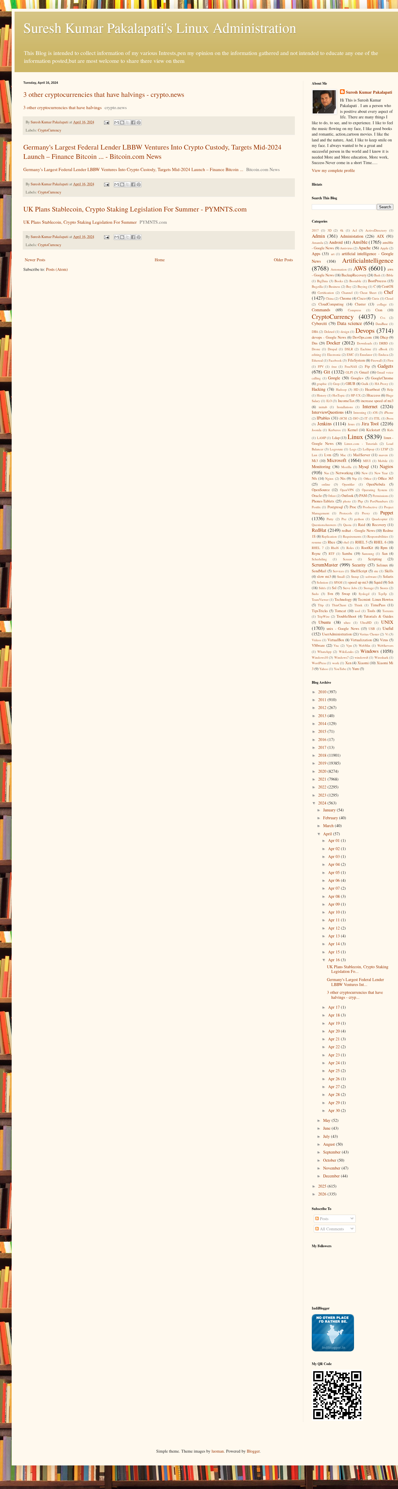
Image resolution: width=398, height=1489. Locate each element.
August (329, 1144)
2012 (322, 707)
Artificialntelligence (367, 260)
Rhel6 (335, 548)
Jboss (389, 418)
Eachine (365, 349)
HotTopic (338, 395)
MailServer (361, 454)
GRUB (350, 383)
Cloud (389, 298)
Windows (369, 651)
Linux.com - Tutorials (360, 443)
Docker (333, 342)
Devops (365, 330)
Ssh (390, 582)
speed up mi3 (358, 582)
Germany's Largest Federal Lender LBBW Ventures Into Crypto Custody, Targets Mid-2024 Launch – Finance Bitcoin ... (133, 169)
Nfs (314, 478)
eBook (383, 349)
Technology (343, 599)
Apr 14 (334, 943)
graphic (322, 383)
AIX (380, 236)
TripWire (323, 616)
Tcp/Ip (382, 593)
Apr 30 (334, 1110)
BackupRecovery (354, 275)
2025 (322, 1186)
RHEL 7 (318, 548)
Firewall (376, 360)
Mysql (364, 466)
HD (356, 389)
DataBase (382, 323)
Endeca (383, 354)
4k (342, 230)
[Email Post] (106, 122)
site (376, 571)
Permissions (380, 495)
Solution (322, 582)
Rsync (316, 553)
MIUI (367, 461)
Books (338, 281)
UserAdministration (337, 634)
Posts (323, 1218)
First (390, 360)
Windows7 (341, 657)
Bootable (355, 281)
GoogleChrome (382, 378)
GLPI (349, 372)
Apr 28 (334, 1094)
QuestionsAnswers (324, 525)
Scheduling (319, 559)
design (345, 331)
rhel (346, 542)
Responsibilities (377, 536)
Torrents (387, 611)
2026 (322, 1194)
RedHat (319, 530)
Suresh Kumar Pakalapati (369, 92)
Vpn (349, 645)
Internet (370, 406)
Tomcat (340, 610)
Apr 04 (334, 864)
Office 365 (385, 478)
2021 (322, 779)
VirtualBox (335, 639)
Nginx (329, 478)
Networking (344, 472)
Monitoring (321, 466)
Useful (388, 628)
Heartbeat (372, 389)
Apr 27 (334, 1086)
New (365, 473)
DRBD (383, 343)
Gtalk (365, 383)
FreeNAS (351, 366)
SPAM (338, 582)
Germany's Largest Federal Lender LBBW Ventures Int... (355, 982)
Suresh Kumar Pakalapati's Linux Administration (159, 27)
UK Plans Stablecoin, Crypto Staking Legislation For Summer (80, 222)
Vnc (336, 645)
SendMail (319, 570)
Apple (384, 248)
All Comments (331, 1229)
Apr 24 (334, 1062)
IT (366, 418)
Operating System (374, 490)
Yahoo (323, 669)
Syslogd (364, 593)
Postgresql (335, 506)
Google (334, 378)
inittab (323, 407)
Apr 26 (334, 1078)
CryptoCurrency (49, 130)
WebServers (385, 645)
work (335, 663)
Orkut (332, 495)
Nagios (386, 466)
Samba (347, 553)
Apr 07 (334, 888)
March (329, 825)
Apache (364, 247)
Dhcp (384, 337)
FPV (321, 366)
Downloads (364, 343)
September (332, 1152)
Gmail (364, 372)
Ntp (354, 478)
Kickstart (373, 429)
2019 (322, 763)
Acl (354, 230)
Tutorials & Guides (378, 616)
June (327, 1128)
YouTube (340, 669)
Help (390, 389)
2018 (322, 755)
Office (367, 478)
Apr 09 (334, 904)
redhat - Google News (358, 530)
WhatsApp (324, 651)
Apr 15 (334, 952)
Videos (316, 640)
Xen (348, 662)
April (328, 833)
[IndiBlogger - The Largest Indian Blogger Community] (333, 1350)
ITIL (377, 418)
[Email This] (116, 122)
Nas (326, 473)
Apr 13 (334, 936)
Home (160, 259)
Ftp (367, 366)
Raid (361, 524)
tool (357, 611)
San (385, 553)
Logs (353, 449)
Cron (378, 310)
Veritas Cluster (369, 634)
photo (347, 501)
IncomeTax (346, 400)
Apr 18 (334, 1015)
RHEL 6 (380, 542)
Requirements (352, 536)
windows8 (361, 657)
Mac (343, 455)
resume (316, 542)
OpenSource (321, 489)
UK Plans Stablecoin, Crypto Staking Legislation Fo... (357, 969)
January (330, 810)
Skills (389, 570)
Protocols (345, 513)
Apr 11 (334, 920)
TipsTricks (320, 610)
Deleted (329, 331)
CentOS (387, 286)
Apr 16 (334, 959)
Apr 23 (334, 1055)
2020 (322, 771)
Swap (346, 593)
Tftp (321, 605)
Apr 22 (334, 1046)
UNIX (387, 622)
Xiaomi (363, 662)
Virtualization (361, 639)
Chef (388, 292)
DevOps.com (362, 337)
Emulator (366, 354)
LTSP (384, 449)
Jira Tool (370, 423)
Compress (354, 310)
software (371, 576)
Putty (330, 519)
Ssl (334, 587)
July (327, 1136)
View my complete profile (333, 170)
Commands (321, 309)
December (332, 1176)
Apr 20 (334, 1031)
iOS (375, 412)
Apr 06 (334, 880)
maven (383, 455)
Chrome (345, 298)
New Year (381, 473)
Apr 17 (334, 1007)
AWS (360, 268)
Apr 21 (334, 1039)
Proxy (366, 513)
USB (372, 628)
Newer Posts (35, 259)
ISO (355, 418)
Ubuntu (324, 622)
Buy (349, 286)
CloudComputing (331, 304)
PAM (363, 495)
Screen (347, 559)
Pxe (343, 519)
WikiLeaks (346, 651)
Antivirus (346, 248)
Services (338, 571)
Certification (326, 292)
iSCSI (343, 418)
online (326, 484)
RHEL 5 (361, 542)
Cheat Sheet (368, 292)
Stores (384, 588)
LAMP (321, 438)
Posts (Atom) (57, 269)
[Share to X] (128, 122)
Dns (315, 343)
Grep (336, 383)
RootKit (367, 547)
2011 (322, 699)
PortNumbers (379, 501)
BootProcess (377, 280)
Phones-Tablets (323, 501)
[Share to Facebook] (133, 122)
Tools (371, 610)
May (327, 1120)
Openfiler (348, 484)
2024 (322, 803)
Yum (355, 668)
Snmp (355, 576)
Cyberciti (319, 323)
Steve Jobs (350, 588)
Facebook (335, 360)
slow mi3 (324, 576)
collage (382, 304)
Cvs (382, 317)
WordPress (319, 663)
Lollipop (368, 449)
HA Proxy (381, 383)
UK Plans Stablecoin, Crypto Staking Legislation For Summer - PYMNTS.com (135, 209)
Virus (384, 639)
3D (329, 230)
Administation (351, 236)
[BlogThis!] (122, 122)
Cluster (360, 304)
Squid (378, 582)
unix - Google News (343, 628)
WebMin (364, 645)
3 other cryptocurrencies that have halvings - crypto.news (103, 94)
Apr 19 (334, 1023)
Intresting (359, 412)
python (359, 519)
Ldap (336, 437)
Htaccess (373, 395)
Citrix (375, 298)
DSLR (349, 349)
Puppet (386, 512)
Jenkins (324, 423)
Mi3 (315, 460)
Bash (377, 275)
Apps (316, 253)
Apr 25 (334, 1070)
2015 (322, 731)
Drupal (332, 349)
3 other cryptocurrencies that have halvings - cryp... (355, 994)
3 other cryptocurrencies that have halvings (62, 107)
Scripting (375, 559)
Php (360, 501)
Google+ (357, 378)
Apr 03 (334, 856)
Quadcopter (380, 519)
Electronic (334, 354)
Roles (350, 548)
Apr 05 (334, 872)
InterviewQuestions (328, 412)
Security (359, 565)
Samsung (368, 553)
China (330, 298)
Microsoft (336, 460)
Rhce (331, 542)
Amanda (317, 242)
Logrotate (336, 449)
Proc (353, 506)
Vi (386, 634)
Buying (362, 286)
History (322, 395)
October (330, 1160)
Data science (349, 323)
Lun (314, 455)
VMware (318, 645)
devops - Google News (329, 337)
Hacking (318, 389)
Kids (390, 430)
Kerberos (334, 430)
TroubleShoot (346, 616)
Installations (345, 407)
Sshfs (322, 588)
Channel (347, 292)
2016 (322, 739)
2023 (322, 795)
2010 (322, 691)
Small (341, 576)
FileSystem (356, 360)
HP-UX (356, 395)
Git (327, 371)
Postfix (316, 507)
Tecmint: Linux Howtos (375, 599)
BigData (322, 281)
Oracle (317, 495)
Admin (318, 235)
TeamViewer (320, 599)
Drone (316, 349)
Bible (389, 275)
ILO (329, 401)
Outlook (347, 495)
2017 (315, 230)
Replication (329, 536)
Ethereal (317, 360)
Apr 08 (334, 896)
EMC (350, 354)
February (331, 817)
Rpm (384, 547)
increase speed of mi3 (377, 400)
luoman (218, 1451)
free (334, 366)
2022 (322, 787)
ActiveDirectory (376, 230)
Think (358, 605)
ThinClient (339, 605)
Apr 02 (334, 848)
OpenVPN (347, 490)
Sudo (315, 593)
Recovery (379, 524)
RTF (331, 553)
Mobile (383, 461)
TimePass (378, 605)
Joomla (316, 430)
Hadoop (341, 389)
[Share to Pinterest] (139, 122)
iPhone (388, 412)
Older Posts (283, 259)
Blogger (253, 1451)
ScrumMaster (325, 564)
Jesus (351, 424)
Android (336, 242)
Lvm (327, 454)
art (332, 254)
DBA (315, 331)
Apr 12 (334, 928)
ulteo (347, 622)
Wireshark (381, 657)
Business (334, 286)
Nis (343, 478)
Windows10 (320, 657)
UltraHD (365, 622)
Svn (330, 593)
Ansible (359, 242)
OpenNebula (376, 484)
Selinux (382, 565)
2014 (322, 723)
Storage (369, 588)
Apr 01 (334, 840)
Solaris (388, 576)
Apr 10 (334, 912)
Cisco (361, 298)
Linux (355, 436)
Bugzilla (317, 286)
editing (316, 354)
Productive (370, 507)
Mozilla (346, 467)
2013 (322, 715)
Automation (339, 269)
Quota (347, 525)
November (332, 1168)
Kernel (353, 429)
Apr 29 (334, 1102)
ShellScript (359, 570)
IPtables (323, 418)
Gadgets (385, 366)
